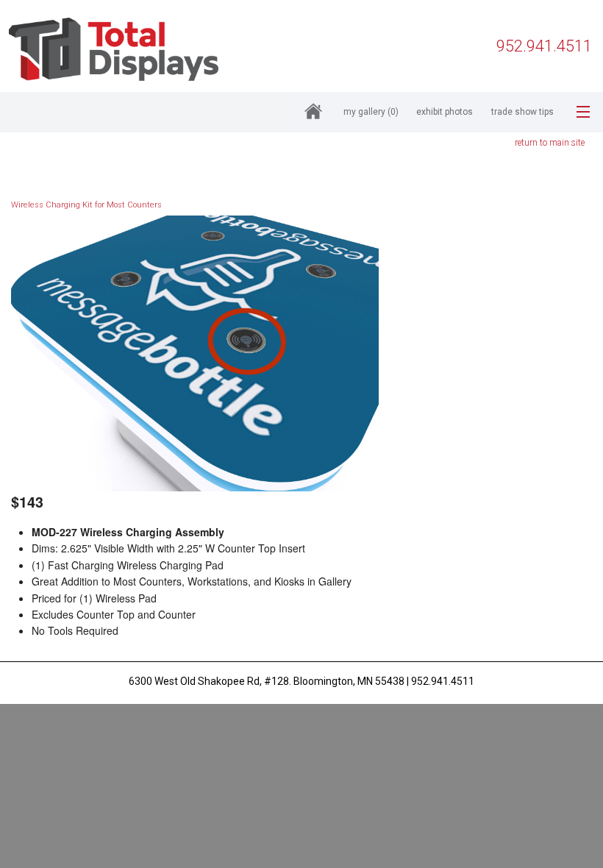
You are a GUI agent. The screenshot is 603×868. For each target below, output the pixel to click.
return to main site (550, 143)
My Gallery (371, 112)
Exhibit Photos (444, 112)
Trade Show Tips (522, 112)
